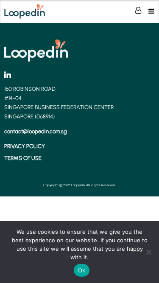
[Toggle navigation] (151, 11)
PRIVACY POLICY (24, 146)
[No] (148, 252)
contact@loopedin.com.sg (35, 131)
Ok (82, 270)
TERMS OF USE (23, 158)
